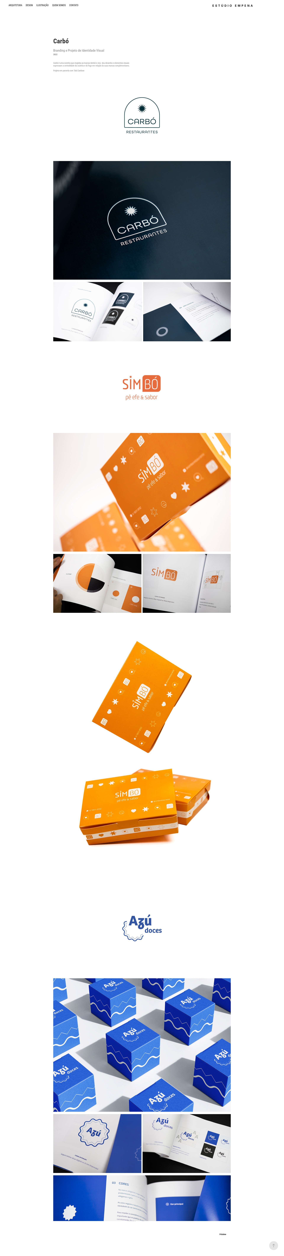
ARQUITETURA (15, 5)
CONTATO (73, 5)
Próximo (223, 1234)
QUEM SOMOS (59, 5)
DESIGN (29, 5)
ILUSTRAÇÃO (42, 5)
